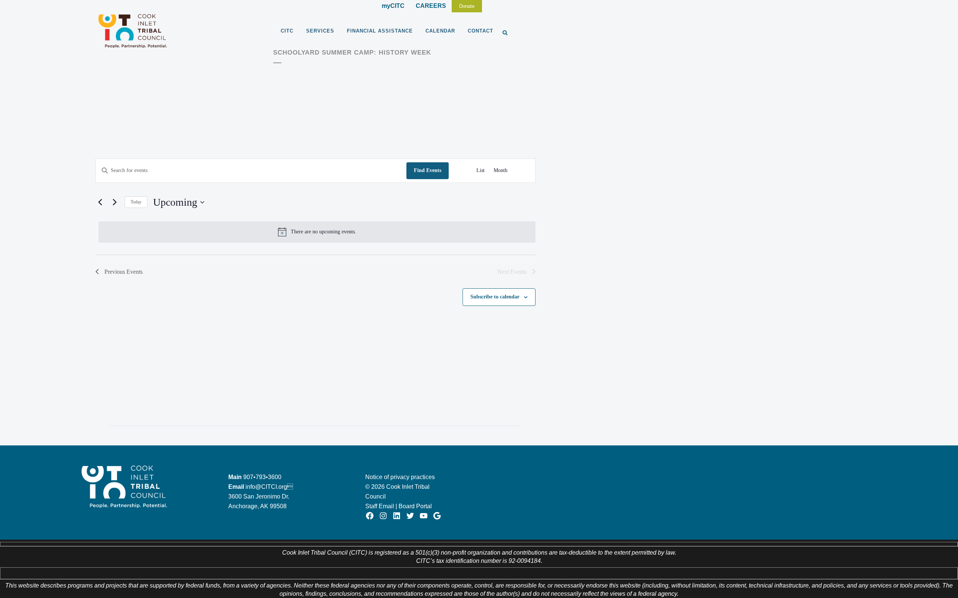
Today (136, 202)
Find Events (427, 170)
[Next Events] (114, 202)
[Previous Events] (99, 202)
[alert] (317, 231)
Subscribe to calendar (494, 297)
